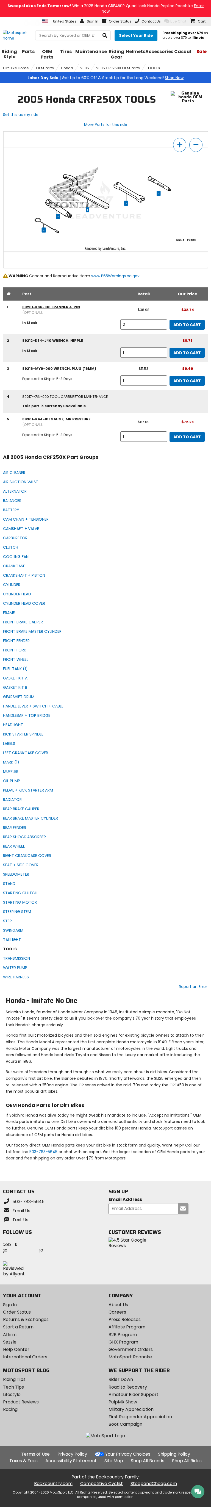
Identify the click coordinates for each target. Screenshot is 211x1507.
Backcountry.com (53, 1483)
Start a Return (18, 1327)
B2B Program (123, 1334)
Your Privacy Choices (127, 1454)
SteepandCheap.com (154, 1483)
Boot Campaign (125, 1424)
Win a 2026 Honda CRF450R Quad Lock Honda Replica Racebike (105, 8)
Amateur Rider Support (134, 1394)
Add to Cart (187, 325)
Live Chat (178, 21)
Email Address (125, 1200)
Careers (117, 1312)
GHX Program (123, 1342)
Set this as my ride (20, 114)
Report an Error (193, 986)
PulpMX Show (123, 1402)
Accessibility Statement (71, 1461)
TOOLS (153, 68)
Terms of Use (35, 1454)
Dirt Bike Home (16, 68)
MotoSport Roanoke (130, 1357)
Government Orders (131, 1349)
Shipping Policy (174, 1454)
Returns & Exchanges (26, 1319)
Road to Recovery (128, 1387)
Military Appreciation (131, 1409)
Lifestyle (12, 1394)
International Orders (25, 1357)
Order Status (17, 1312)
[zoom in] (179, 145)
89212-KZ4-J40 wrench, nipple (52, 340)
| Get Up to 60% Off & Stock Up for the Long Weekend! (105, 78)
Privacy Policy (72, 1454)
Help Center (16, 1349)
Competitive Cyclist (101, 1483)
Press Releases (125, 1319)
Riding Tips (14, 1379)
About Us (118, 1304)
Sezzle (9, 1342)
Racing (10, 1409)
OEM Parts (45, 68)
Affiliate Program (127, 1327)
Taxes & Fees (23, 1461)
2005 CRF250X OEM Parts (118, 68)
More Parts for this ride (105, 124)
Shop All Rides (187, 1461)
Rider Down (121, 1379)
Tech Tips (13, 1387)
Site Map (113, 1461)
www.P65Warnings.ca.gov (115, 276)
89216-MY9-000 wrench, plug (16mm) (59, 368)
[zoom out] (195, 145)
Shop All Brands (147, 1461)
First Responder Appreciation (140, 1417)
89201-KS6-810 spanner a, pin (51, 307)
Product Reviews (21, 1402)
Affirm (9, 1334)
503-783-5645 (43, 1151)
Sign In (10, 1304)
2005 (84, 68)
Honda (67, 68)
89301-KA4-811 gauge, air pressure (56, 419)
